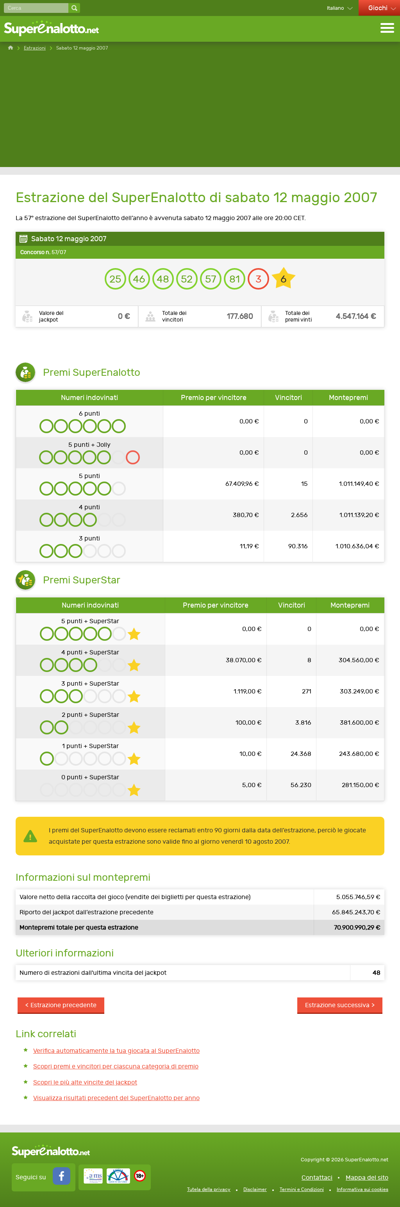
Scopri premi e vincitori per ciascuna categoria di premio (115, 1066)
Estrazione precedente (63, 1005)
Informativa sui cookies (362, 1189)
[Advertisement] (200, 112)
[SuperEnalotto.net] (56, 29)
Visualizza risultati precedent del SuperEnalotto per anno (116, 1098)
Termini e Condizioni (302, 1189)
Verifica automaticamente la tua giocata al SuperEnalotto (116, 1050)
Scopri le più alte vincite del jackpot (85, 1082)
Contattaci (317, 1177)
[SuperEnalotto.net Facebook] (61, 1182)
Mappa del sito (367, 1177)
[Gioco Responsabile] (106, 1181)
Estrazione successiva (337, 1005)
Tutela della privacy (208, 1189)
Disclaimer (255, 1189)
